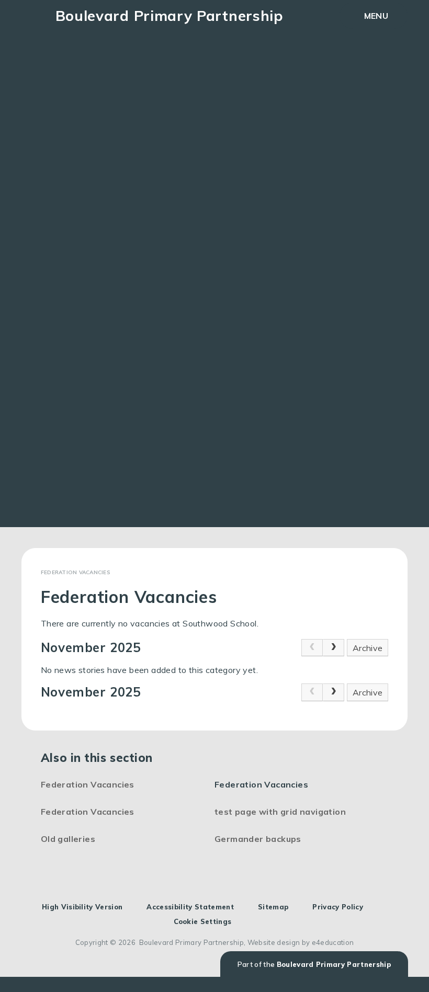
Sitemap (273, 907)
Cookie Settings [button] (203, 921)
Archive (368, 648)
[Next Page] (333, 648)
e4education (333, 942)
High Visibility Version (82, 907)
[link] (312, 648)
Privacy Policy (337, 907)
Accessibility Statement (189, 907)
